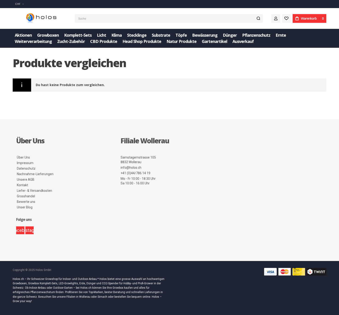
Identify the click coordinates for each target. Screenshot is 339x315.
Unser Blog (25, 207)
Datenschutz (26, 168)
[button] (19, 4)
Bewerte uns (26, 202)
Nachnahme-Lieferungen (35, 174)
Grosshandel (26, 196)
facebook (20, 230)
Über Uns (23, 157)
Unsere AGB (25, 179)
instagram (29, 230)
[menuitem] (23, 35)
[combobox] (169, 18)
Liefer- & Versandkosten (34, 190)
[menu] (169, 38)
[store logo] (40, 18)
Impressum (25, 163)
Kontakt (22, 185)
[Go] (258, 18)
